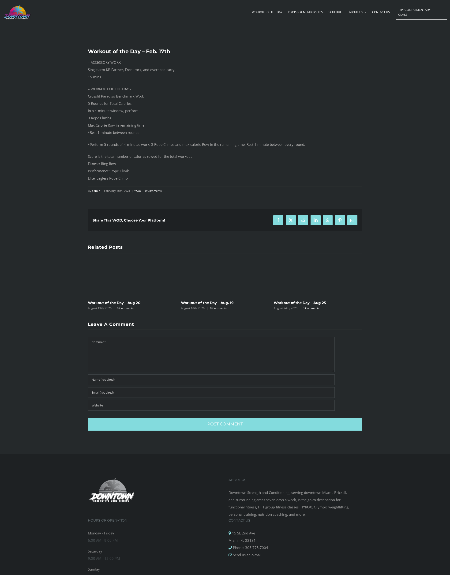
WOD (137, 191)
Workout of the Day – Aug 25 (300, 303)
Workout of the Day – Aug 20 (114, 303)
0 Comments (153, 191)
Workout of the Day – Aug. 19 (207, 303)
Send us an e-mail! (247, 554)
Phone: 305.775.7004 (250, 547)
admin (96, 191)
